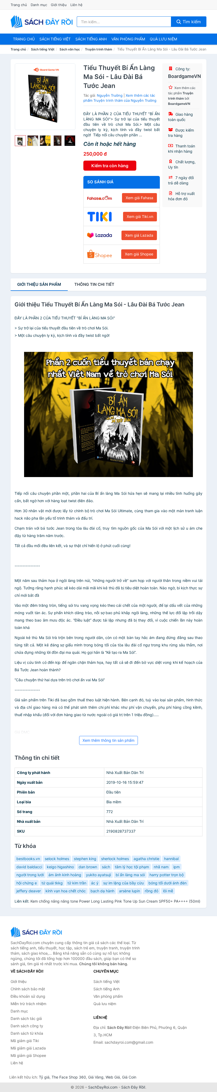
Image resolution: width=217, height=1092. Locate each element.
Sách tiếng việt (55, 39)
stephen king (85, 858)
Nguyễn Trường (110, 95)
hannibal (171, 858)
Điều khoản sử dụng (28, 996)
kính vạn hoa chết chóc (66, 891)
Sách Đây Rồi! (133, 1087)
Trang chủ (19, 5)
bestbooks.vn (28, 858)
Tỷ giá (44, 1077)
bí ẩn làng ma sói (130, 874)
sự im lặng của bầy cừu (123, 883)
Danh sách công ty (27, 1026)
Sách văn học (70, 49)
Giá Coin (129, 1077)
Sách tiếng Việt (43, 49)
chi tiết (94, 284)
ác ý (94, 883)
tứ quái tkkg (52, 883)
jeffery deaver (28, 891)
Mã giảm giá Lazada (28, 1048)
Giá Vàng (95, 1077)
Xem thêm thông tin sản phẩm (108, 740)
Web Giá (113, 1077)
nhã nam (161, 867)
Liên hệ (76, 5)
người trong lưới (30, 874)
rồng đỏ (151, 891)
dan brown (88, 867)
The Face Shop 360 (69, 1077)
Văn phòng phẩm (128, 39)
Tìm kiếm (191, 21)
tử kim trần (76, 883)
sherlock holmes (115, 858)
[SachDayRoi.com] (43, 21)
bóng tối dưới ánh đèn (167, 883)
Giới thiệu (59, 5)
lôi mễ (168, 891)
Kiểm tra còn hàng (109, 165)
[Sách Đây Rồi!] (37, 932)
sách (106, 867)
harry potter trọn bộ (167, 874)
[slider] (20, 140)
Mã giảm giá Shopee (28, 1055)
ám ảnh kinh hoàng (64, 874)
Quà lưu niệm (163, 39)
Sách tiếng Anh (106, 989)
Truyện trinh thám (98, 49)
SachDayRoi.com (102, 1087)
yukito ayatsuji (98, 874)
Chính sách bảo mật (28, 989)
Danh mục (39, 5)
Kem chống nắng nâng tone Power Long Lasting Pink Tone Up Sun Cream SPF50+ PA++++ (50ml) (115, 901)
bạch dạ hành (102, 891)
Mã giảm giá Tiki (25, 1040)
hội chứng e (26, 883)
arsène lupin (129, 891)
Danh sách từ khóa (27, 1033)
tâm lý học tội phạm (132, 867)
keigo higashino (60, 867)
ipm (176, 867)
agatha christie (146, 858)
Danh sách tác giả (26, 1018)
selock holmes (57, 858)
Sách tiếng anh (91, 39)
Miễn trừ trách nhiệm (28, 1003)
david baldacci (29, 867)
